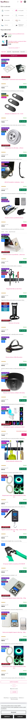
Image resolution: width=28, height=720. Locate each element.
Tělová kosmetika (14, 699)
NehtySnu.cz (21, 698)
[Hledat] (17, 1)
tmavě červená (12, 231)
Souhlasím (20, 716)
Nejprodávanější (15, 51)
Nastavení (13, 712)
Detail (24, 225)
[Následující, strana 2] (14, 685)
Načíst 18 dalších (14, 681)
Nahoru (14, 692)
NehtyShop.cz (6, 698)
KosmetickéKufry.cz (14, 698)
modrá (2, 231)
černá (6, 231)
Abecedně (22, 51)
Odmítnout (7, 716)
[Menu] (25, 1)
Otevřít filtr (14, 55)
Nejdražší (9, 51)
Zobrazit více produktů (13, 47)
